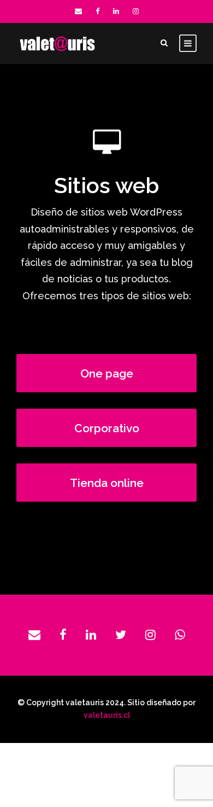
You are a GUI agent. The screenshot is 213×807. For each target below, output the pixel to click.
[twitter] (120, 635)
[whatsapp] (180, 635)
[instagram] (136, 11)
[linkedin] (116, 11)
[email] (78, 11)
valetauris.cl (107, 715)
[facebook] (97, 11)
